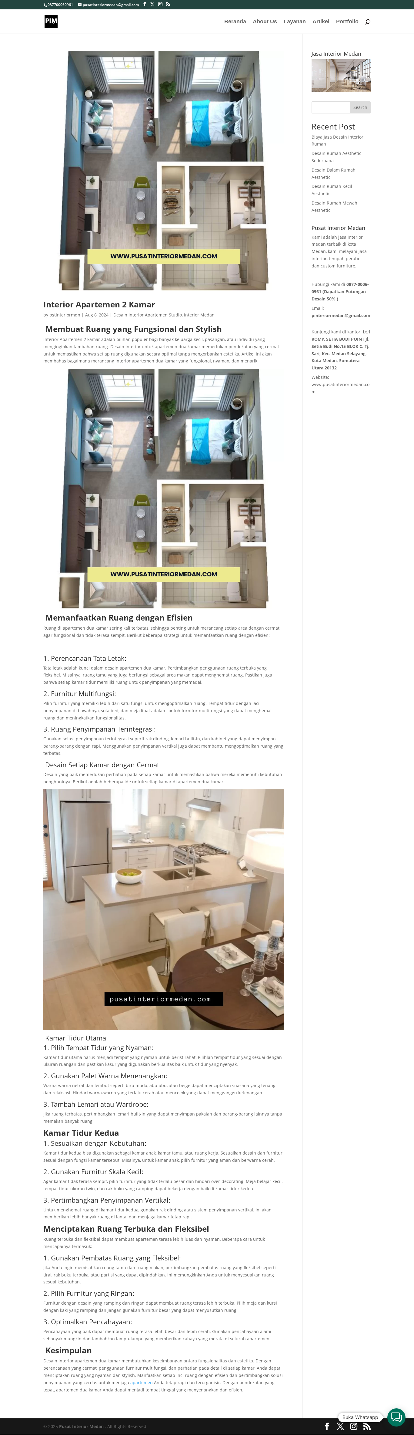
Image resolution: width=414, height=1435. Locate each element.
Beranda (235, 22)
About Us (265, 22)
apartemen (141, 1382)
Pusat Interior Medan (81, 1426)
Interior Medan (199, 315)
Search (360, 107)
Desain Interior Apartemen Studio (147, 315)
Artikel (320, 22)
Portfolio (347, 22)
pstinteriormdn (64, 315)
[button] (396, 1417)
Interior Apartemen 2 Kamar (99, 304)
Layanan (295, 22)
